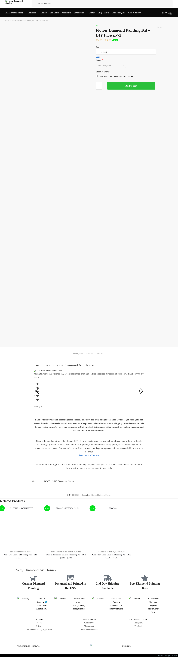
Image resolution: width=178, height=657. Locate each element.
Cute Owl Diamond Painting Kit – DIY (20, 555)
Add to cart (131, 85)
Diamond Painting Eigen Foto (39, 629)
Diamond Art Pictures (89, 455)
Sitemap (89, 635)
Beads (99, 60)
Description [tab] (78, 353)
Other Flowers (74, 552)
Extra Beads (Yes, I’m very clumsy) (116, 76)
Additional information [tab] (95, 353)
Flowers (108, 495)
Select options (20, 564)
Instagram (138, 623)
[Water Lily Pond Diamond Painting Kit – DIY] (111, 527)
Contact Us (89, 623)
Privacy (39, 626)
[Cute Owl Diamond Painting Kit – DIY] (21, 527)
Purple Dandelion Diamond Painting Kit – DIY (66, 555)
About (39, 623)
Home (7, 21)
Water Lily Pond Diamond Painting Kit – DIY (111, 555)
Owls (29, 552)
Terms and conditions (89, 629)
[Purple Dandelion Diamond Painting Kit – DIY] (66, 527)
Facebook (138, 626)
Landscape (120, 552)
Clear (97, 57)
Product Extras (102, 72)
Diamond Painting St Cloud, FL (168, 655)
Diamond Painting (97, 495)
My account (89, 626)
